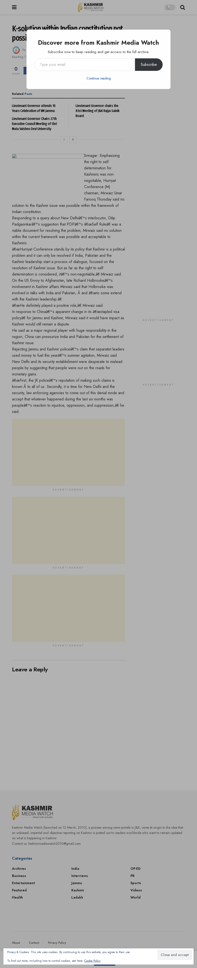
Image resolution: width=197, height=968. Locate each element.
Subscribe (149, 64)
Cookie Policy (92, 961)
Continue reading (98, 78)
